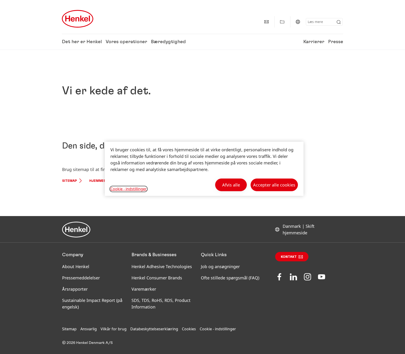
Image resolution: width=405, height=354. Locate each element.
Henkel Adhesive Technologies (161, 266)
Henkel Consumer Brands (156, 278)
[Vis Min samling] (282, 21)
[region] (204, 169)
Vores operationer (126, 42)
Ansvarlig (88, 328)
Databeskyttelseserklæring (154, 328)
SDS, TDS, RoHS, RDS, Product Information (161, 303)
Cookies (189, 328)
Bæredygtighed (168, 42)
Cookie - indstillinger (218, 328)
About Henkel (75, 266)
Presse (335, 42)
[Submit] (338, 22)
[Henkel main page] (77, 18)
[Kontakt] (266, 21)
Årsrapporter (75, 289)
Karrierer (313, 42)
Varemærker (143, 289)
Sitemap (69, 181)
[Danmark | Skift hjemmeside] (298, 21)
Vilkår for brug (114, 328)
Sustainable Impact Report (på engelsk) (92, 303)
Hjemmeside (100, 181)
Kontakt (289, 257)
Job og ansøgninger (220, 266)
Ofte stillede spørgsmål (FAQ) (230, 278)
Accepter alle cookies (274, 185)
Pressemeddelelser (81, 278)
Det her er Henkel (82, 42)
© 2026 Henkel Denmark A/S (87, 343)
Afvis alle (231, 185)
